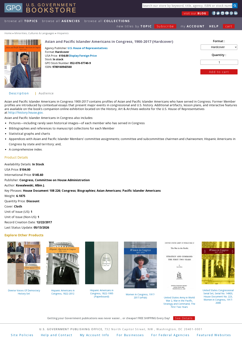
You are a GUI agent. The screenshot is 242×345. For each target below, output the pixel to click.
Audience (46, 93)
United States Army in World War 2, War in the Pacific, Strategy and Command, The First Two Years (179, 302)
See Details (184, 318)
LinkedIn (236, 13)
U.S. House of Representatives (88, 48)
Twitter (218, 13)
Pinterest (231, 13)
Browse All (21, 21)
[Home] (41, 11)
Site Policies (22, 335)
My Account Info (94, 335)
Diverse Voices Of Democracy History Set (24, 292)
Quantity (218, 55)
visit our (195, 13)
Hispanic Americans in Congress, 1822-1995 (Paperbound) (101, 293)
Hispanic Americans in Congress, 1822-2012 (63, 292)
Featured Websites (214, 335)
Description (19, 93)
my (193, 26)
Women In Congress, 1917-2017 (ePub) (140, 296)
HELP (214, 26)
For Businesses (130, 335)
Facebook (214, 13)
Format (218, 41)
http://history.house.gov (25, 112)
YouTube (227, 13)
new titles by (145, 26)
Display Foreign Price (83, 55)
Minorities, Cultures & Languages (34, 33)
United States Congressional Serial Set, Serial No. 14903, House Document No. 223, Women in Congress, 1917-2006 (218, 296)
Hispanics (63, 33)
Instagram (222, 13)
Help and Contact (57, 335)
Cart (228, 26)
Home (8, 33)
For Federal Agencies (170, 335)
